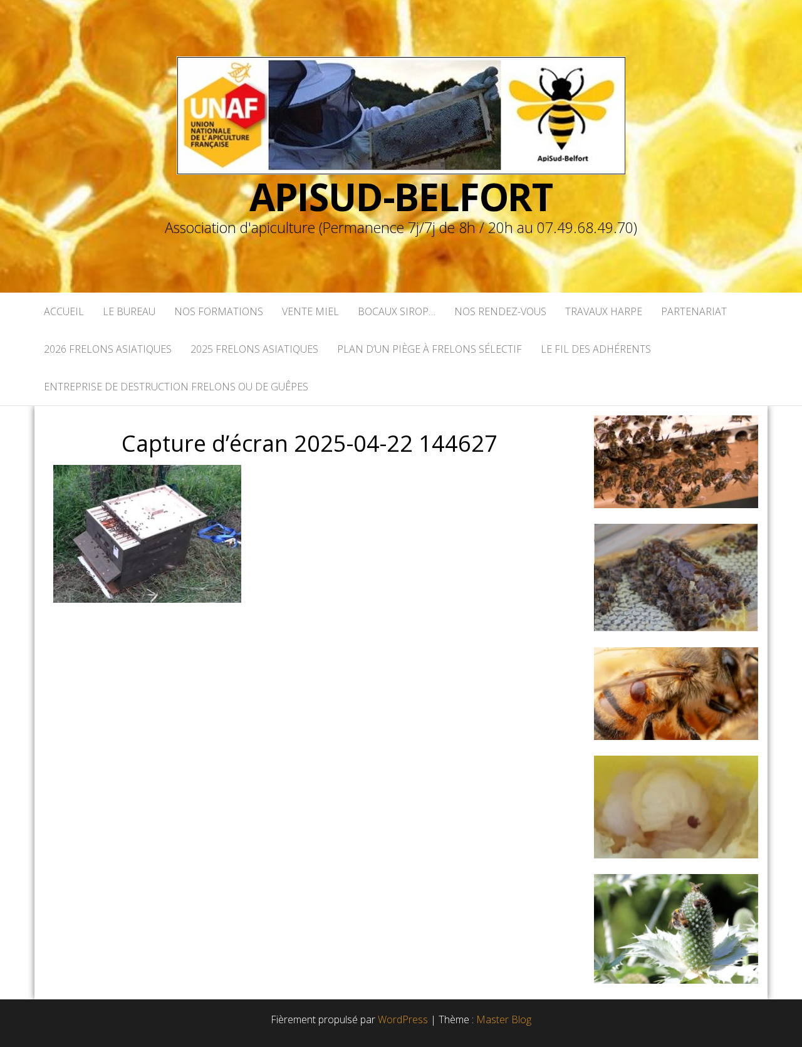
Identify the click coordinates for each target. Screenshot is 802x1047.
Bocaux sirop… (396, 311)
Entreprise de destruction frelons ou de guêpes (176, 386)
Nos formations (218, 311)
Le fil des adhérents (596, 349)
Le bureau (129, 311)
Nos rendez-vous (500, 311)
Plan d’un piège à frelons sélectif (429, 349)
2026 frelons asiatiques (108, 349)
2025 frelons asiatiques (254, 349)
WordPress (403, 1019)
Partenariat (694, 311)
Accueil (64, 311)
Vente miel (310, 311)
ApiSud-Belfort (401, 196)
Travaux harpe (603, 311)
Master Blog (503, 1019)
